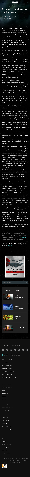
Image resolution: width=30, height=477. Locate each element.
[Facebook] (3, 350)
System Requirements (8, 371)
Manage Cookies (6, 453)
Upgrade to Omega (7, 368)
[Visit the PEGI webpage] (4, 466)
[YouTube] (11, 350)
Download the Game (7, 365)
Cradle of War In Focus (20, 328)
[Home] (15, 4)
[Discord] (19, 350)
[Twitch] (15, 350)
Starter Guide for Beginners (9, 374)
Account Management (7, 387)
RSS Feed (4, 450)
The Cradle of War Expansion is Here (19, 296)
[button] (27, 2)
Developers (5, 399)
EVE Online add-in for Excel (9, 377)
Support (4, 390)
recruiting (11, 245)
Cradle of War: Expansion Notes (19, 307)
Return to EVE (5, 404)
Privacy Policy (5, 447)
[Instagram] (23, 350)
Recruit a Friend (6, 402)
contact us (23, 237)
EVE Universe (5, 420)
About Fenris (5, 441)
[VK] (27, 350)
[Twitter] (7, 350)
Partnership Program (7, 407)
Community (5, 393)
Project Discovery (6, 429)
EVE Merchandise (6, 426)
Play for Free (5, 362)
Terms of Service (6, 444)
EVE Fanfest (5, 423)
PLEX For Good (6, 410)
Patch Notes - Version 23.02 (20, 317)
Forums (4, 396)
